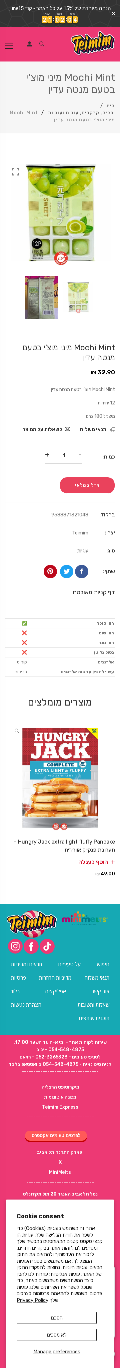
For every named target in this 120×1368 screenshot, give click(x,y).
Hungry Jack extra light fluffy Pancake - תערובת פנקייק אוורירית (64, 846)
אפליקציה (55, 991)
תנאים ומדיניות (26, 964)
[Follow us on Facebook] (81, 571)
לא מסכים (57, 1335)
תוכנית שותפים (94, 1018)
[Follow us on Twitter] (66, 571)
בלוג (15, 991)
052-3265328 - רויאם (44, 1057)
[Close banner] (113, 13)
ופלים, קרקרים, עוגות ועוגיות (81, 113)
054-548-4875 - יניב (60, 1049)
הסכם (57, 1318)
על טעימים (69, 964)
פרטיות (18, 977)
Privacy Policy (32, 1300)
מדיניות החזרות (55, 977)
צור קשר (100, 991)
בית (110, 106)
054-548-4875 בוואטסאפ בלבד (43, 1064)
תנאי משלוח (93, 429)
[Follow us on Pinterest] (50, 571)
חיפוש (103, 964)
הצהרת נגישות (26, 1004)
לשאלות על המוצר (42, 429)
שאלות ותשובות (93, 1004)
